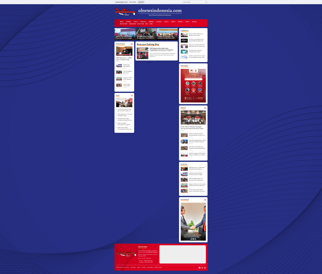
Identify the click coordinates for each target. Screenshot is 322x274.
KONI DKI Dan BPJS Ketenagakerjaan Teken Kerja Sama (125, 128)
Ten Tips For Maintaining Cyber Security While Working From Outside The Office (196, 40)
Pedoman (133, 267)
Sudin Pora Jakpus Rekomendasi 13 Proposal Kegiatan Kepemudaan (124, 123)
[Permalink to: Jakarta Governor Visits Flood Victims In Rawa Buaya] (184, 35)
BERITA (151, 51)
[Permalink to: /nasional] (205, 108)
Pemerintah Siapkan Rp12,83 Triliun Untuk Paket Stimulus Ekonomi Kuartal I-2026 (197, 141)
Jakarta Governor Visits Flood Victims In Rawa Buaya (196, 34)
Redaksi (144, 267)
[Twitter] (202, 268)
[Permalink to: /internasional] (205, 200)
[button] (206, 2)
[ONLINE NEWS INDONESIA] (124, 11)
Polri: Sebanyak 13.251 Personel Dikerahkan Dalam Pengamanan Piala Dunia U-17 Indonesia (125, 114)
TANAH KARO (162, 51)
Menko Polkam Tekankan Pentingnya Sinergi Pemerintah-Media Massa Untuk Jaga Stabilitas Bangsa (192, 128)
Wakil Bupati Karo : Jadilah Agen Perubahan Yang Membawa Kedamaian (124, 59)
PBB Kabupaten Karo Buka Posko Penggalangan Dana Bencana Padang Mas (161, 49)
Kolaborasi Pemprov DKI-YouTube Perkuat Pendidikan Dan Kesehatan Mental (197, 154)
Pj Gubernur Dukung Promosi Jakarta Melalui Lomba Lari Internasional (124, 109)
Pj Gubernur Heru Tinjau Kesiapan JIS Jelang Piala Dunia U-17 (125, 119)
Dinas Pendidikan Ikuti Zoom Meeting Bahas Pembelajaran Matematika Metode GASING (124, 37)
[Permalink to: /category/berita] (132, 44)
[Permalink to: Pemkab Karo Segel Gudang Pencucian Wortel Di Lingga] (119, 65)
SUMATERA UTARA (156, 51)
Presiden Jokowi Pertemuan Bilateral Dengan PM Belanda (192, 236)
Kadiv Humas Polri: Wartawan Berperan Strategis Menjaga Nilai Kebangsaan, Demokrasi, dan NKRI (197, 147)
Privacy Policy (158, 267)
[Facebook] (199, 268)
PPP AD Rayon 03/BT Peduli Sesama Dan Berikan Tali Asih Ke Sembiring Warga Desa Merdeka (166, 37)
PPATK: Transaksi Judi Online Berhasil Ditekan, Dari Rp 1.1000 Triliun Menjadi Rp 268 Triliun (197, 134)
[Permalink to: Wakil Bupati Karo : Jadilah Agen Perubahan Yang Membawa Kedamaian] (184, 168)
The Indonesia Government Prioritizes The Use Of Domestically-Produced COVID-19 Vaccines (197, 51)
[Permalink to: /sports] (132, 96)
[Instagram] (205, 268)
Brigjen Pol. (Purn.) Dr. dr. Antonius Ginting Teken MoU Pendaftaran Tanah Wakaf (145, 37)
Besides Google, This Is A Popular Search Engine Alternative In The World (197, 56)
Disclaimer (150, 267)
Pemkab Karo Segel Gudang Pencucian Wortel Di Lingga (127, 65)
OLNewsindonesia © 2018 (122, 267)
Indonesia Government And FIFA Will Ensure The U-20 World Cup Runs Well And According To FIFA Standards (197, 45)
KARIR (138, 267)
